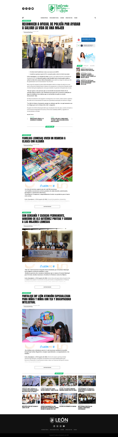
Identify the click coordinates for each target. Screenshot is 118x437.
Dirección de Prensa (28, 32)
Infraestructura (69, 17)
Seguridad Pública (44, 17)
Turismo (75, 17)
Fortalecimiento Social (54, 17)
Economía (62, 17)
